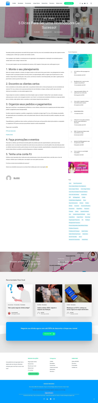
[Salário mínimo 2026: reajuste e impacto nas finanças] (48, 300)
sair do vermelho (73, 236)
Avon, (30, 386)
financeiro (86, 208)
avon (70, 183)
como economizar (77, 183)
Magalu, (53, 386)
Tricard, (64, 386)
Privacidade (74, 365)
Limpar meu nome (54, 367)
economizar (71, 208)
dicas (84, 200)
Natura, (56, 386)
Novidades (51, 18)
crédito (83, 197)
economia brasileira (85, 205)
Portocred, (60, 386)
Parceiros (52, 371)
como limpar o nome (74, 188)
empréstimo (79, 208)
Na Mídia (39, 304)
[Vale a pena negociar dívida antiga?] (19, 300)
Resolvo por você (32, 366)
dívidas (70, 205)
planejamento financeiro (74, 222)
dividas (87, 203)
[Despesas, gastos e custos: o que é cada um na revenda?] (24, 262)
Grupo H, (46, 386)
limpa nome (72, 217)
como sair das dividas (74, 194)
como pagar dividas (85, 188)
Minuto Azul (30, 368)
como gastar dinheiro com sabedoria (77, 186)
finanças (71, 211)
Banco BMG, (34, 386)
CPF (70, 197)
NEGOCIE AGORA (33, 373)
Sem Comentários (58, 32)
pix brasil (87, 219)
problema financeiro (73, 228)
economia (77, 205)
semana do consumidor (74, 239)
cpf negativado (76, 197)
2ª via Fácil (30, 370)
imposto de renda (85, 211)
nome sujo (87, 217)
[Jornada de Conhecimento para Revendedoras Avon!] (73, 262)
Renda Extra (30, 364)
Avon (45, 18)
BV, (37, 386)
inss (70, 214)
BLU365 (38, 32)
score (80, 236)
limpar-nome (80, 217)
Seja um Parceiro (49, 392)
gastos (76, 211)
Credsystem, (41, 386)
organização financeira (74, 219)
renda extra (85, 233)
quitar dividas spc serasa (74, 233)
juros (88, 214)
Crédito (68, 304)
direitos (81, 203)
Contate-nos (74, 367)
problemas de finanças (74, 231)
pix (82, 219)
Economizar (10, 304)
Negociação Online (32, 361)
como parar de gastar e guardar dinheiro (78, 191)
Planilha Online (9, 134)
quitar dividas (85, 231)
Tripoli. (67, 386)
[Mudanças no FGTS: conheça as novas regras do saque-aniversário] (78, 300)
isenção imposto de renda (79, 214)
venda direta (85, 239)
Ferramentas (17, 304)
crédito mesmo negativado (75, 200)
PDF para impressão (11, 131)
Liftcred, (49, 386)
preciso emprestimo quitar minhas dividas (78, 225)
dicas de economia (73, 203)
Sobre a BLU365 (75, 361)
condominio (84, 194)
